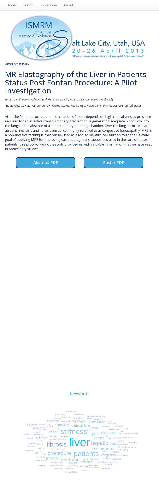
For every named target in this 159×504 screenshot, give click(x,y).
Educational (49, 5)
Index (12, 5)
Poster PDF (113, 162)
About (68, 5)
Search (28, 5)
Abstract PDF (45, 162)
